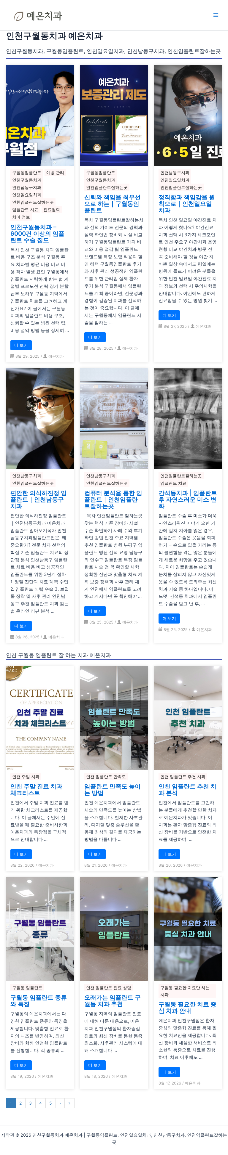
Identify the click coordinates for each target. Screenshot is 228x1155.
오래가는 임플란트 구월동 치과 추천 (112, 1000)
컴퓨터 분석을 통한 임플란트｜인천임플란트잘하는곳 (113, 499)
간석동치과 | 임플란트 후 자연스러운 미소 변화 (188, 499)
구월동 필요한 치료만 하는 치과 (185, 991)
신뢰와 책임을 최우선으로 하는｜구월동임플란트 (112, 203)
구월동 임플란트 (27, 987)
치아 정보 (21, 216)
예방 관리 (55, 172)
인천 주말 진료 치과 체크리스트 (36, 789)
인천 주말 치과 (25, 776)
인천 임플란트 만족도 (106, 776)
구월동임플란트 (26, 172)
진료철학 (51, 209)
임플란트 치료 (25, 209)
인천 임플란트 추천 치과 (182, 776)
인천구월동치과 (26, 179)
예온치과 (56, 356)
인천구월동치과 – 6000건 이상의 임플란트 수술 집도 (37, 233)
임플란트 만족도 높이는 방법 (112, 789)
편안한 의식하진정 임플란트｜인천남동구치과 (38, 499)
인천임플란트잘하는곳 (33, 202)
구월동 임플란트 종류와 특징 (38, 1000)
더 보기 (21, 345)
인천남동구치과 (26, 187)
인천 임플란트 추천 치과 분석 (187, 789)
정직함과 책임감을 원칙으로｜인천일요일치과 (187, 203)
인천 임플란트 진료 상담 (108, 987)
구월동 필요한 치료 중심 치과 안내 (187, 1007)
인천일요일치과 (26, 194)
